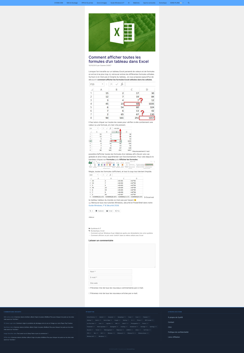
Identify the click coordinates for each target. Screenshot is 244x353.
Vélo (96, 333)
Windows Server (143, 333)
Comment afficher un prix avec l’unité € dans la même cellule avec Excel (117, 235)
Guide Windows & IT (117, 3)
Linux (101, 323)
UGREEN (129, 330)
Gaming (90, 320)
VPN (89, 333)
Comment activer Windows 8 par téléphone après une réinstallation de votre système (122, 233)
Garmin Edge (108, 320)
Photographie (135, 323)
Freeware (146, 317)
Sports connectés (149, 3)
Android (102, 317)
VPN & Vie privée (87, 3)
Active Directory (92, 317)
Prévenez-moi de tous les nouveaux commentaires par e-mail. (117, 288)
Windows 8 (121, 333)
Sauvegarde (114, 326)
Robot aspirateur (102, 326)
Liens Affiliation (174, 337)
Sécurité (90, 330)
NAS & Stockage (72, 3)
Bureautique (95, 231)
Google (117, 320)
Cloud (130, 317)
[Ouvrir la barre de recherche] (188, 3)
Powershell (91, 326)
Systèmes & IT (96, 228)
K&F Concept (149, 320)
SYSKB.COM (58, 3)
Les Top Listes (91, 323)
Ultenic (138, 330)
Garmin (98, 320)
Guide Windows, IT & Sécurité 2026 (104, 205)
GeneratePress (131, 349)
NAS (117, 323)
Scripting (124, 326)
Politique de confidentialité (178, 332)
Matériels (136, 3)
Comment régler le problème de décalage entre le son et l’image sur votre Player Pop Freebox (44, 323)
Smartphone (134, 326)
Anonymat (111, 317)
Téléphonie (120, 330)
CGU (170, 327)
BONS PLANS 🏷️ (176, 3)
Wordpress (102, 336)
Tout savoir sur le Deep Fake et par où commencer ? (32, 333)
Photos (145, 323)
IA (128, 3)
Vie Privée (147, 330)
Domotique (163, 3)
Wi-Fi (103, 333)
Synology (153, 326)
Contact (171, 322)
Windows (111, 333)
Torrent (99, 330)
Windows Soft (91, 336)
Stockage (144, 326)
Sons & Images (102, 3)
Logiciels (109, 323)
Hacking (126, 320)
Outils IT (125, 323)
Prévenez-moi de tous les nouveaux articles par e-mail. (114, 293)
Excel (102, 231)
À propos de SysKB (175, 317)
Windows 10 (132, 333)
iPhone (140, 320)
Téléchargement (109, 330)
